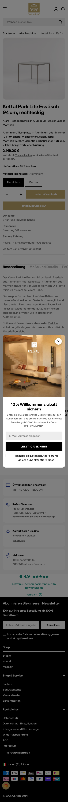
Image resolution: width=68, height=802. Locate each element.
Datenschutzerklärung (44, 455)
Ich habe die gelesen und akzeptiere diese (36, 457)
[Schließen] (58, 341)
